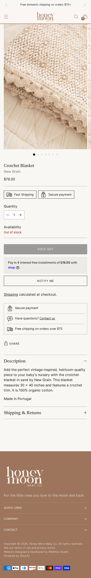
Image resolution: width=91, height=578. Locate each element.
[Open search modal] (76, 16)
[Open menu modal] (6, 16)
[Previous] (6, 5)
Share (14, 343)
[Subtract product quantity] (8, 215)
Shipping (11, 294)
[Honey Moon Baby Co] (45, 16)
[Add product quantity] (20, 215)
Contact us (47, 318)
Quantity (10, 206)
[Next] (84, 5)
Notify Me (45, 281)
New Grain (12, 171)
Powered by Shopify (17, 555)
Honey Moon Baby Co (43, 543)
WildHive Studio (58, 551)
